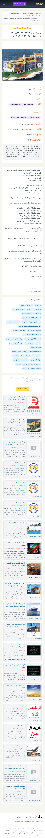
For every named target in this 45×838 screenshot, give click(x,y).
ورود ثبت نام (18, 4)
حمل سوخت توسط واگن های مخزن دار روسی (29, 326)
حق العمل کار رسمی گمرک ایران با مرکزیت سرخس (28, 364)
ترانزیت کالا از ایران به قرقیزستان (14, 339)
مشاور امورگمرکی (36, 356)
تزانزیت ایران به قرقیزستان (34, 309)
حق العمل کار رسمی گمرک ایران (20, 360)
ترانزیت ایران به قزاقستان (26, 305)
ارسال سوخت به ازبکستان (34, 331)
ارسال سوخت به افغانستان (18, 331)
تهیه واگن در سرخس (35, 347)
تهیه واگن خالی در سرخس (15, 343)
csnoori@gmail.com (26, 124)
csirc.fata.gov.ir (11, 157)
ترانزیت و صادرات (25, 356)
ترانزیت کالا (38, 305)
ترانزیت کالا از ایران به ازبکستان (33, 343)
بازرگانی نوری (15, 356)
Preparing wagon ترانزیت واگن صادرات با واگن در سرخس (26, 352)
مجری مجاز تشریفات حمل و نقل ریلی (31, 368)
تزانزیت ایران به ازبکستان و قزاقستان (31, 314)
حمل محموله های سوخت (12, 322)
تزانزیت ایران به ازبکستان (18, 309)
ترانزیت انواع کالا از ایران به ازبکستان (31, 335)
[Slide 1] (22, 82)
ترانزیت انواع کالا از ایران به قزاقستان (31, 318)
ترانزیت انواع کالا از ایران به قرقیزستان (31, 322)
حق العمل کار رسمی (36, 360)
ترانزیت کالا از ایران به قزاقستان (33, 339)
